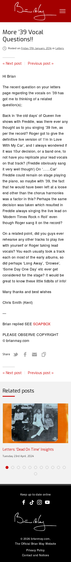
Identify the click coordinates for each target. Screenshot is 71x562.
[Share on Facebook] (25, 354)
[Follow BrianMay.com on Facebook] (24, 502)
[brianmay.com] (36, 11)
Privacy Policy (35, 550)
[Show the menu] (62, 11)
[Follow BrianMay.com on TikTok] (32, 502)
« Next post (12, 63)
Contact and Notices (35, 555)
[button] (7, 467)
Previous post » (41, 63)
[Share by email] (34, 354)
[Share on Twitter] (16, 354)
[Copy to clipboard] (44, 354)
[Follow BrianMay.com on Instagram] (39, 502)
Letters (59, 48)
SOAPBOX (42, 323)
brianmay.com (40, 539)
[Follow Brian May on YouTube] (47, 502)
